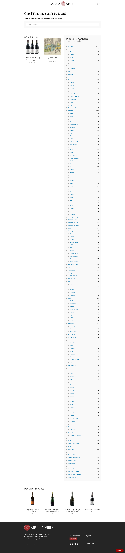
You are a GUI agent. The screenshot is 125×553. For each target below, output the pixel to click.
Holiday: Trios (71, 278)
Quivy (71, 197)
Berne (71, 121)
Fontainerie (73, 303)
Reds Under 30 (72, 365)
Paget (71, 315)
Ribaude (72, 357)
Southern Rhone (74, 418)
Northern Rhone (74, 410)
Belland (72, 119)
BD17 (69, 71)
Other (69, 340)
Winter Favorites (74, 261)
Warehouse (80, 4)
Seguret (72, 415)
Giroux (71, 163)
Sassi (71, 362)
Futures (34, 4)
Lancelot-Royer (74, 242)
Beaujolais (70, 74)
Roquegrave (73, 99)
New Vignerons (72, 337)
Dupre (71, 152)
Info (87, 4)
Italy (69, 281)
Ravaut (71, 203)
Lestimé (72, 172)
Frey (71, 51)
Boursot (72, 130)
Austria (70, 65)
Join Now (73, 538)
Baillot (71, 116)
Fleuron (72, 88)
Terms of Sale (88, 535)
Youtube (75, 544)
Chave (71, 379)
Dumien (72, 387)
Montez (72, 407)
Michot (71, 312)
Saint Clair (72, 413)
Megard (72, 180)
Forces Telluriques (74, 158)
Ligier (71, 351)
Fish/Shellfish (71, 270)
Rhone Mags (73, 331)
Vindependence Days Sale (74, 474)
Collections (71, 250)
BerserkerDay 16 (74, 124)
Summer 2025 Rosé (73, 454)
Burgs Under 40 (72, 107)
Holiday (70, 273)
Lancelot (72, 239)
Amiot (71, 113)
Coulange (72, 382)
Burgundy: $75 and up (73, 225)
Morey (71, 186)
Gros (71, 166)
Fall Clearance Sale (73, 264)
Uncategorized (71, 469)
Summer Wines (72, 460)
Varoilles (72, 211)
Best (69, 77)
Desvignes (72, 149)
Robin (71, 247)
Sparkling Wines (74, 253)
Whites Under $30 (72, 477)
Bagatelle (72, 289)
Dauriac (72, 85)
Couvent (72, 147)
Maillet (71, 177)
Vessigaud (72, 214)
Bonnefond (72, 376)
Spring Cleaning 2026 (73, 443)
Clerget (72, 135)
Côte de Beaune (74, 141)
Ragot (71, 200)
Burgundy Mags (74, 326)
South (69, 438)
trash (69, 466)
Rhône (69, 427)
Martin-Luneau (74, 309)
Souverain (72, 421)
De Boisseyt (73, 385)
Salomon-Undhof (74, 359)
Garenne (72, 54)
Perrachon (72, 189)
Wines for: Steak (74, 256)
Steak (69, 446)
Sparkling (70, 441)
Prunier (72, 194)
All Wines (70, 46)
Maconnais (72, 175)
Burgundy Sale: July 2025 (74, 217)
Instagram (72, 544)
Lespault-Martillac (74, 96)
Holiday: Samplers (72, 275)
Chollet (72, 301)
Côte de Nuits (73, 144)
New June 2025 (72, 334)
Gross (71, 57)
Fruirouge (72, 348)
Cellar (69, 228)
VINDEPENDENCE (73, 471)
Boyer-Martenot (74, 133)
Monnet (72, 183)
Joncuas (72, 396)
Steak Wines (71, 449)
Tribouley (72, 295)
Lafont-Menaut (74, 93)
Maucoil (72, 401)
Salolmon (72, 68)
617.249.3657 (90, 544)
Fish (69, 267)
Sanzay (71, 320)
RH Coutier (73, 245)
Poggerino (72, 284)
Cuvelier (72, 82)
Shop (26, 4)
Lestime (72, 169)
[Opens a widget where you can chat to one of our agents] (120, 550)
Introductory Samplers (75, 435)
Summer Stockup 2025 (74, 457)
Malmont (72, 399)
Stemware (70, 452)
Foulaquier (72, 292)
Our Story (87, 536)
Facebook (70, 544)
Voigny (71, 105)
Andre (71, 371)
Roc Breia (72, 205)
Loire (69, 298)
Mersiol (72, 60)
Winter (71, 259)
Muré (71, 63)
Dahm (71, 345)
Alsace (69, 49)
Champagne (71, 231)
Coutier (72, 236)
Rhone (69, 368)
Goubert (72, 393)
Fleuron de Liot (74, 91)
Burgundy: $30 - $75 (73, 222)
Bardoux (72, 233)
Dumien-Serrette (74, 390)
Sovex (71, 102)
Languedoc (71, 287)
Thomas (72, 208)
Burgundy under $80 (73, 219)
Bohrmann (72, 127)
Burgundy (70, 110)
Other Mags (73, 329)
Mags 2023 (71, 323)
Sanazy (71, 317)
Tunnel (71, 424)
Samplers (70, 432)
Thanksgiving (71, 463)
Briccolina (72, 343)
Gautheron (72, 161)
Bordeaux (70, 79)
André (71, 373)
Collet (71, 138)
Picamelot (72, 191)
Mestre (71, 404)
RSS (77, 544)
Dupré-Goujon (73, 155)
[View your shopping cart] (100, 4)
